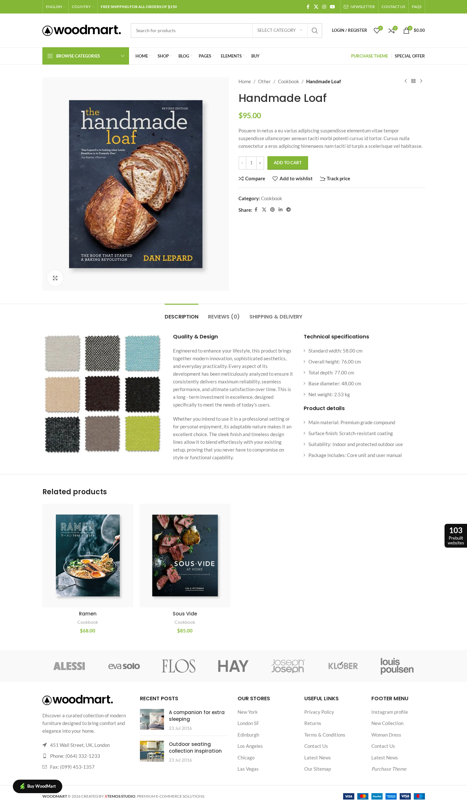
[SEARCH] (314, 30)
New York (248, 712)
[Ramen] (87, 555)
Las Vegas (248, 769)
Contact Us (316, 746)
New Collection (387, 723)
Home (244, 81)
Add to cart (288, 162)
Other (264, 81)
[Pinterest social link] (272, 209)
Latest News (317, 757)
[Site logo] (81, 29)
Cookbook (288, 81)
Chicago (246, 757)
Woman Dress (386, 735)
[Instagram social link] (324, 7)
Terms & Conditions (324, 735)
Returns (312, 723)
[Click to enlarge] (55, 278)
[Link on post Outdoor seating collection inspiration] (152, 751)
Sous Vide (185, 613)
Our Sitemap (317, 769)
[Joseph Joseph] (288, 666)
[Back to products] (413, 81)
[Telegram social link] (288, 209)
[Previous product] (406, 81)
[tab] (181, 313)
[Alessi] (69, 666)
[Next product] (421, 81)
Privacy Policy (319, 712)
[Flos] (178, 666)
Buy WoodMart (41, 786)
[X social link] (316, 7)
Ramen (88, 613)
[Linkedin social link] (280, 209)
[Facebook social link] (308, 7)
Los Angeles (250, 746)
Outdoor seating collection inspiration (195, 747)
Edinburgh (248, 735)
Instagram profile (389, 712)
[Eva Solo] (124, 666)
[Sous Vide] (185, 555)
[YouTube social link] (332, 7)
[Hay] (233, 666)
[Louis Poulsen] (397, 666)
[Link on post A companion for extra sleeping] (152, 719)
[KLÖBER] (343, 666)
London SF (248, 723)
